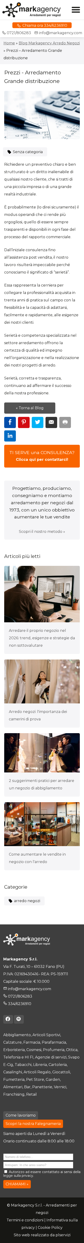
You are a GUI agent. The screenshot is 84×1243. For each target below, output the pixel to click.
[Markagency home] (36, 9)
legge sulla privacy (18, 1176)
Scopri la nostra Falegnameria (33, 1123)
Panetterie (42, 1087)
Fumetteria (13, 1079)
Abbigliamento (17, 1035)
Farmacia (31, 1042)
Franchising (13, 1094)
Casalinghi (12, 1072)
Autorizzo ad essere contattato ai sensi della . (41, 1174)
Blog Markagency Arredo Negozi (49, 43)
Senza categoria (27, 152)
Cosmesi (33, 1050)
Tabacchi (23, 1064)
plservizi (63, 1235)
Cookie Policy (50, 1227)
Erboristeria (14, 1050)
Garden (53, 1079)
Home (9, 43)
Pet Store (35, 1079)
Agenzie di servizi (50, 1057)
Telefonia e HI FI (18, 1057)
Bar (27, 1087)
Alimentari (12, 1087)
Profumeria (53, 1050)
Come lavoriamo (21, 1115)
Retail (31, 1094)
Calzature (12, 1042)
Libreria (40, 1064)
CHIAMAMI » (17, 1184)
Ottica (71, 1050)
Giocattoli (61, 1072)
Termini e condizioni (25, 1220)
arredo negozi (26, 901)
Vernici (60, 1087)
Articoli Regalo (37, 1072)
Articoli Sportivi (46, 1035)
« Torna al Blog (30, 408)
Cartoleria (58, 1064)
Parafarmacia (54, 1042)
